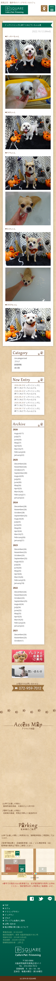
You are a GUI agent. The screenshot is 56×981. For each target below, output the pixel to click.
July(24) (17, 607)
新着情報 (18, 364)
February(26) (19, 537)
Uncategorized (20, 358)
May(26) (17, 485)
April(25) (18, 446)
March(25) (18, 619)
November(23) (20, 595)
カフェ (7, 908)
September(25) (20, 515)
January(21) (19, 540)
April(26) (18, 574)
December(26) (20, 463)
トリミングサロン (12, 911)
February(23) (19, 580)
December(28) (20, 506)
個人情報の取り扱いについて (16, 927)
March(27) (18, 449)
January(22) (19, 455)
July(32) (17, 479)
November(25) (20, 552)
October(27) (19, 470)
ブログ (17, 361)
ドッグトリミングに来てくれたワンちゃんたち (27, 386)
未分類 (17, 368)
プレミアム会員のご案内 (15, 920)
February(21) (19, 494)
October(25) (19, 555)
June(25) (17, 525)
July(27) (17, 436)
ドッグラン (9, 914)
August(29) (19, 476)
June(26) (17, 439)
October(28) (19, 512)
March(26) (18, 491)
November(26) (20, 467)
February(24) (19, 452)
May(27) (17, 442)
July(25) (17, 522)
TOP (6, 905)
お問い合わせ (10, 923)
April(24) (18, 531)
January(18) (19, 583)
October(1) (18, 640)
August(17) (19, 433)
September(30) (20, 473)
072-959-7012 (30, 966)
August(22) (19, 561)
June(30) (17, 482)
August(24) (19, 519)
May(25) (17, 571)
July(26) (17, 564)
